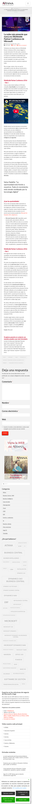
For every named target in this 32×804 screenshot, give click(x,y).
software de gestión (15, 679)
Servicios (6, 737)
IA (3, 520)
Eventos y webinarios (8, 517)
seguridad (6, 673)
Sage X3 (5, 530)
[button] (28, 4)
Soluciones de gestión (9, 730)
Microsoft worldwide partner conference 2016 (13, 360)
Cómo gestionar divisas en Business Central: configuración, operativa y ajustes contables (14, 769)
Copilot (5, 568)
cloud (24, 565)
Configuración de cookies (22, 793)
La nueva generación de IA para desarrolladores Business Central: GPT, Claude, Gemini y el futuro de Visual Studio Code (15, 758)
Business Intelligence (8, 498)
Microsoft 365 (8, 627)
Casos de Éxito (7, 740)
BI (24, 546)
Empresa (6, 746)
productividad (7, 663)
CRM (4, 511)
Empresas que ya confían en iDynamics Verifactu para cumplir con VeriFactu (15, 764)
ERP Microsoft (17, 604)
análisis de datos (22, 542)
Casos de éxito (6, 502)
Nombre (6, 403)
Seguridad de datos (18, 673)
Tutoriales (5, 533)
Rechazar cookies (8, 793)
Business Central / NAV (8, 495)
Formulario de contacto (9, 719)
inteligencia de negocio (9, 615)
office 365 (19, 654)
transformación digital (11, 684)
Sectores (6, 733)
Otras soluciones (7, 527)
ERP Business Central (21, 600)
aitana (4, 357)
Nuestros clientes (7, 524)
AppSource (10, 357)
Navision (7, 654)
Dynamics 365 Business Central (15, 580)
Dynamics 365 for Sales (10, 586)
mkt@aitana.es (10, 710)
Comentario (7, 382)
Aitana (4, 492)
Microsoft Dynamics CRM (9, 640)
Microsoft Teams (21, 650)
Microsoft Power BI (8, 649)
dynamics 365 (23, 357)
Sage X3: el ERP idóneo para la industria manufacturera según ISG (13, 775)
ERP (4, 514)
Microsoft (11, 621)
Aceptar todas (22, 799)
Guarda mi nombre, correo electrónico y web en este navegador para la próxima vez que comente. (16, 428)
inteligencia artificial (18, 611)
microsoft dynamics (9, 631)
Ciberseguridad (6, 505)
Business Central (13, 553)
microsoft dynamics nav (15, 645)
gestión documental (15, 607)
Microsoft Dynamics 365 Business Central (15, 636)
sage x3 (23, 669)
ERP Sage (5, 608)
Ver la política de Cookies (19, 788)
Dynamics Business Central (11, 590)
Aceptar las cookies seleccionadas (8, 799)
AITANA (6, 727)
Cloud (14, 45)
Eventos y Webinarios (9, 743)
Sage (15, 664)
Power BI (18, 659)
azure (16, 357)
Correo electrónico (10, 411)
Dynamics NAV (10, 595)
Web (4, 420)
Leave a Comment (22, 45)
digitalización (21, 569)
